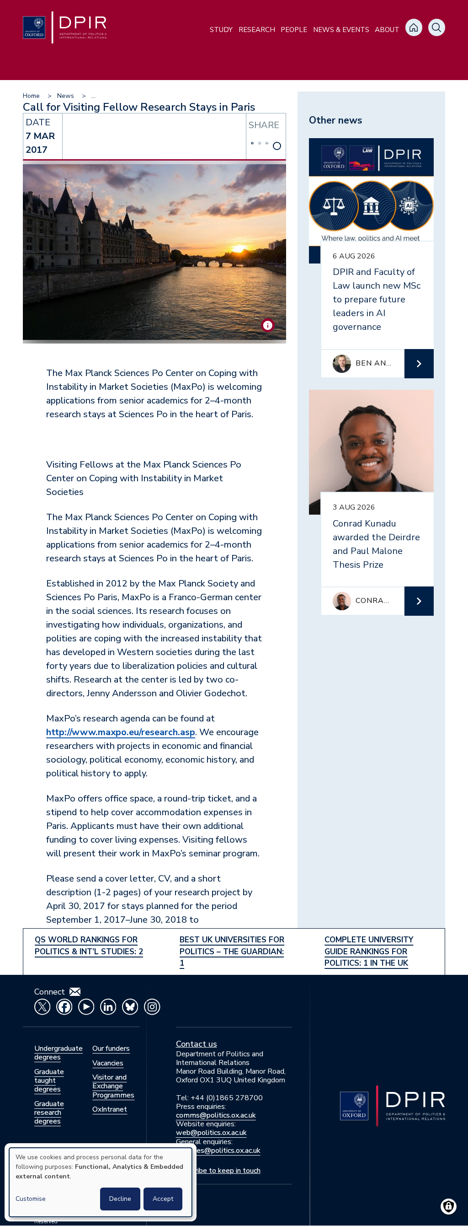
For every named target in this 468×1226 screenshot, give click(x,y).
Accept (163, 1198)
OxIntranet (109, 1109)
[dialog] (100, 1182)
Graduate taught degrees (49, 1080)
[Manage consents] (449, 1207)
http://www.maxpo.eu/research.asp (120, 732)
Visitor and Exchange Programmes (113, 1086)
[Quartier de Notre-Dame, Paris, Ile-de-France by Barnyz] (268, 325)
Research (257, 29)
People (294, 29)
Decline (120, 1198)
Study (221, 29)
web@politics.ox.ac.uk (211, 1133)
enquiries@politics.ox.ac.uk (218, 1150)
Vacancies (107, 1063)
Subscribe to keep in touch (218, 1171)
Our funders (111, 1048)
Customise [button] (31, 1198)
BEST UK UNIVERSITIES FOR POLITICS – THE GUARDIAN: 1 (232, 951)
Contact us (196, 1043)
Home (31, 95)
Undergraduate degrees (58, 1052)
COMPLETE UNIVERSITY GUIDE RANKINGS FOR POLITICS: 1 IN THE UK (368, 951)
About (387, 29)
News (65, 95)
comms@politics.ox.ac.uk (216, 1115)
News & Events (341, 29)
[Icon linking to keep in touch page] (74, 991)
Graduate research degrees (49, 1112)
